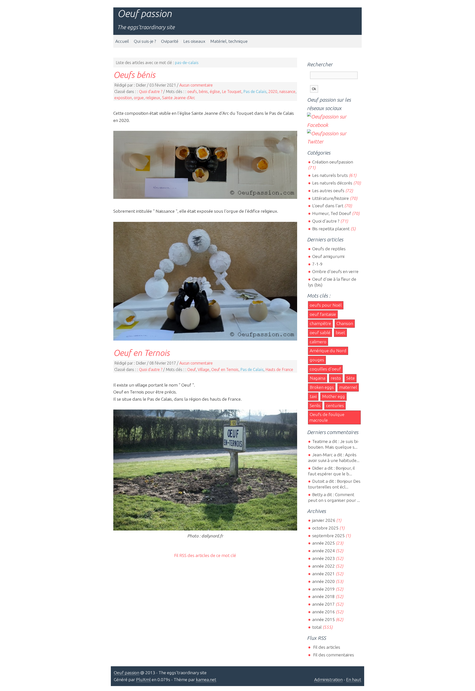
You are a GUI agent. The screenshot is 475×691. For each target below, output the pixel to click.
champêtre (320, 323)
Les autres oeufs (328, 190)
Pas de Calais (254, 91)
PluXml (143, 679)
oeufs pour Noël (326, 305)
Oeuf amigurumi (328, 256)
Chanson (344, 323)
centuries (335, 405)
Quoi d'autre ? (150, 91)
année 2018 (323, 596)
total (317, 627)
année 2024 (323, 550)
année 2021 (323, 573)
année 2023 (323, 558)
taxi (313, 396)
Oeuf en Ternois (141, 352)
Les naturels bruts (330, 175)
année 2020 (323, 581)
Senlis (315, 405)
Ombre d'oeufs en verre (335, 271)
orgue (139, 97)
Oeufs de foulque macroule (326, 417)
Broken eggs (322, 387)
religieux (153, 97)
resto (336, 378)
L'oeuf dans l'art (327, 205)
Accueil (122, 41)
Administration (328, 679)
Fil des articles (326, 647)
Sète (350, 378)
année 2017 (323, 604)
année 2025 (323, 543)
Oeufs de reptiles (328, 248)
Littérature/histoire (330, 198)
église (215, 91)
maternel (348, 387)
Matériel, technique (229, 41)
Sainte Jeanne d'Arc (178, 97)
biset (340, 332)
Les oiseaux (194, 41)
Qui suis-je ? (145, 41)
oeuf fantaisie (323, 314)
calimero (318, 341)
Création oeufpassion (332, 162)
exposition (123, 97)
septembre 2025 (328, 535)
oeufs (192, 91)
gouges (317, 359)
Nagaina (317, 378)
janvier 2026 (323, 520)
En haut (353, 679)
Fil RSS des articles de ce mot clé (205, 555)
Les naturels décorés (332, 183)
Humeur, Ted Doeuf (331, 213)
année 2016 (323, 611)
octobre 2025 (325, 528)
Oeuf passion (144, 13)
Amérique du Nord (328, 350)
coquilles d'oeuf (325, 369)
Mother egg (333, 396)
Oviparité (169, 41)
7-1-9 (317, 264)
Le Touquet (231, 91)
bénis (203, 91)
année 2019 (323, 589)
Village (203, 369)
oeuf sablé (320, 332)
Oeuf (191, 369)
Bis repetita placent (330, 228)
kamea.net (206, 679)
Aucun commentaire (196, 85)
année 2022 (323, 566)
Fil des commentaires (333, 654)
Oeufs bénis (134, 74)
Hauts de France (279, 369)
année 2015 (323, 619)
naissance (287, 91)
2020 (272, 91)
